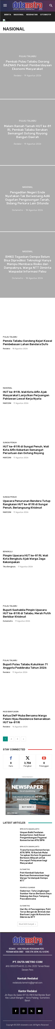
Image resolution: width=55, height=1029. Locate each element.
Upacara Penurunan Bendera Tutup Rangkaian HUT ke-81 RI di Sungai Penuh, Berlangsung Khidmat (26, 504)
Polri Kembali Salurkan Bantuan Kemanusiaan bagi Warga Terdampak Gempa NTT (34, 876)
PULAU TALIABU (27, 56)
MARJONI (7, 403)
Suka (11, 756)
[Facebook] (15, 1011)
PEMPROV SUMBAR (27, 887)
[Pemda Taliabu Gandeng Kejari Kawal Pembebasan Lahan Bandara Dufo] (27, 318)
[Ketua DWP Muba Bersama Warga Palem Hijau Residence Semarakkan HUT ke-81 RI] (27, 693)
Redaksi (6, 348)
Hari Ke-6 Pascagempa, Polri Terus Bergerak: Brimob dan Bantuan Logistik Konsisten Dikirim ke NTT (35, 913)
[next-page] (23, 739)
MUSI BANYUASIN (10, 712)
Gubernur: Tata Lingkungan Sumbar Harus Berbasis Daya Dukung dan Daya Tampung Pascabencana (35, 895)
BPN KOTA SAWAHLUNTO (29, 829)
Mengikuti (27, 756)
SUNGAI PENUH (10, 442)
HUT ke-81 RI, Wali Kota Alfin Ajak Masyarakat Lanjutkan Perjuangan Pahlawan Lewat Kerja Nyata (26, 395)
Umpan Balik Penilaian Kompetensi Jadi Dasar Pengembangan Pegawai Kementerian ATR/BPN (33, 836)
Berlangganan (44, 756)
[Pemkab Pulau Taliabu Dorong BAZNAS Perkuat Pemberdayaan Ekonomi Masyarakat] (27, 66)
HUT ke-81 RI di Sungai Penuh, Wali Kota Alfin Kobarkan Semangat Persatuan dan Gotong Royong (26, 450)
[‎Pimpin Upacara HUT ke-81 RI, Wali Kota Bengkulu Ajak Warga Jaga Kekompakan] (27, 533)
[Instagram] (23, 1011)
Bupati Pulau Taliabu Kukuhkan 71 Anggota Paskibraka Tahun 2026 (25, 666)
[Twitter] (31, 1011)
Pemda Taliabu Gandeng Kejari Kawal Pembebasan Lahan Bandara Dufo (27, 342)
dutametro (8, 621)
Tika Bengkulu (9, 566)
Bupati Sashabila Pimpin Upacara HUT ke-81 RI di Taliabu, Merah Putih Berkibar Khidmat (27, 613)
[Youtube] (39, 1011)
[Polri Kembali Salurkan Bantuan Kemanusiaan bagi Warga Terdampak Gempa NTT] (10, 875)
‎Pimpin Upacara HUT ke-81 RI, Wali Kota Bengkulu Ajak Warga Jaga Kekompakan (25, 559)
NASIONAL (27, 187)
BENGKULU (8, 551)
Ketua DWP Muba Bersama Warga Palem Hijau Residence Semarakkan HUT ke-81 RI (26, 719)
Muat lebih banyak (26, 924)
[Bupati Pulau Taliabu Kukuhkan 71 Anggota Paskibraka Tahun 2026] (27, 641)
